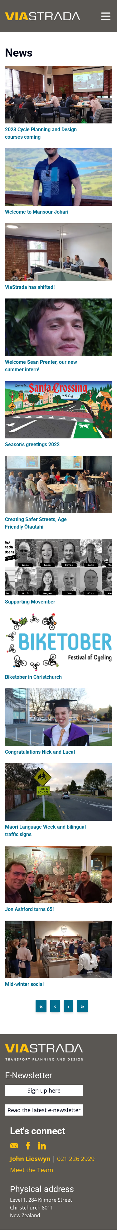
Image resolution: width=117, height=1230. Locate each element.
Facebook (28, 1145)
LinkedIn (42, 1145)
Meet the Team (31, 1170)
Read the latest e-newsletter (43, 1110)
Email (14, 1145)
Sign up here (44, 1090)
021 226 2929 (76, 1158)
